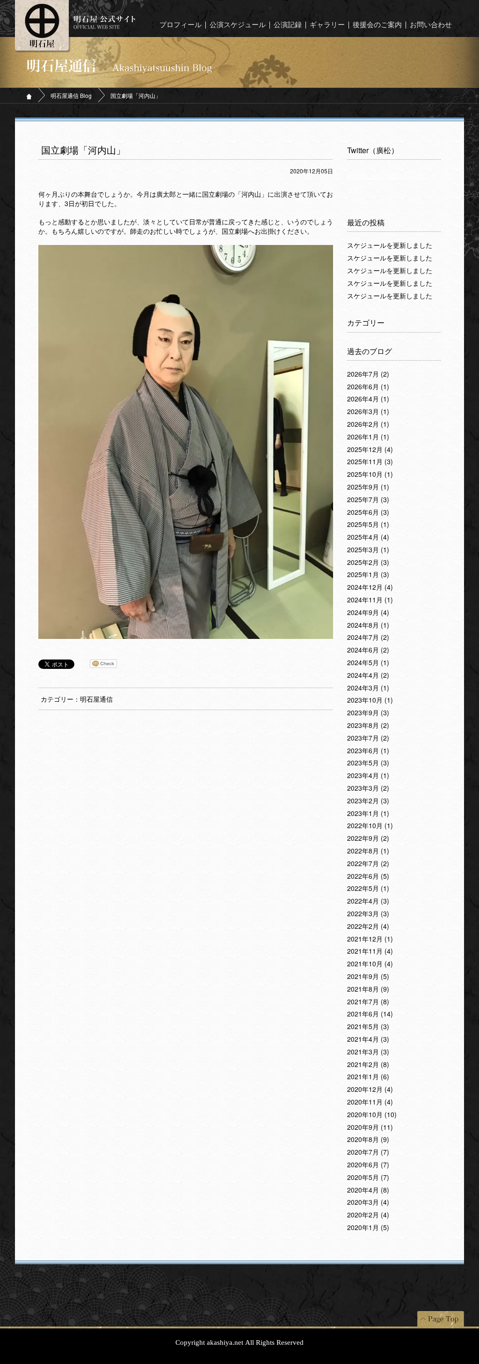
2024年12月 (370, 587)
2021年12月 (370, 939)
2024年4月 (368, 675)
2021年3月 (368, 1052)
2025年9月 (368, 487)
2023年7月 (368, 738)
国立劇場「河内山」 (83, 150)
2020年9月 (370, 1127)
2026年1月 (368, 437)
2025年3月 (368, 550)
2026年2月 (368, 424)
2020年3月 (368, 1202)
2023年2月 (368, 801)
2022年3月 (368, 914)
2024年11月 (370, 600)
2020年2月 (368, 1215)
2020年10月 (372, 1115)
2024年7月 (368, 637)
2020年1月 (368, 1227)
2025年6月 (368, 512)
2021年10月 (370, 964)
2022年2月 (368, 926)
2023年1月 (368, 813)
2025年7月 (368, 500)
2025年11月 (370, 462)
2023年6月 (368, 751)
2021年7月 (368, 1002)
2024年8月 (368, 625)
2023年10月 (370, 700)
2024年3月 (368, 688)
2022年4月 (368, 901)
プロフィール (181, 25)
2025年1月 (368, 575)
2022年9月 (368, 838)
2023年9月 (368, 713)
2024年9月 (368, 612)
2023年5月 (368, 763)
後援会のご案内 (377, 25)
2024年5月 (368, 663)
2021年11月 (370, 951)
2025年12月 (370, 449)
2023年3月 (368, 788)
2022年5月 (368, 888)
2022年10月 (370, 826)
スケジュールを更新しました (389, 245)
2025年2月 (368, 562)
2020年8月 (368, 1139)
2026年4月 (368, 399)
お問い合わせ (431, 25)
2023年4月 (368, 775)
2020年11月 (370, 1102)
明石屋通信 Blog (71, 95)
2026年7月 (368, 374)
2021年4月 (368, 1039)
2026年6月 (368, 387)
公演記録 (288, 25)
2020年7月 (368, 1152)
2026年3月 (368, 412)
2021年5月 (368, 1027)
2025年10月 (370, 474)
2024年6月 (368, 650)
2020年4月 (368, 1190)
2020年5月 (368, 1177)
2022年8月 (368, 851)
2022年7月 (368, 864)
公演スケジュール (238, 25)
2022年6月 (368, 876)
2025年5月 (368, 524)
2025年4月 (368, 537)
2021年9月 (368, 976)
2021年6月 (370, 1014)
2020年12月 (370, 1089)
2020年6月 (368, 1165)
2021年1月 (368, 1077)
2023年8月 (368, 725)
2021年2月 (368, 1064)
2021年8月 (368, 989)
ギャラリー (327, 25)
